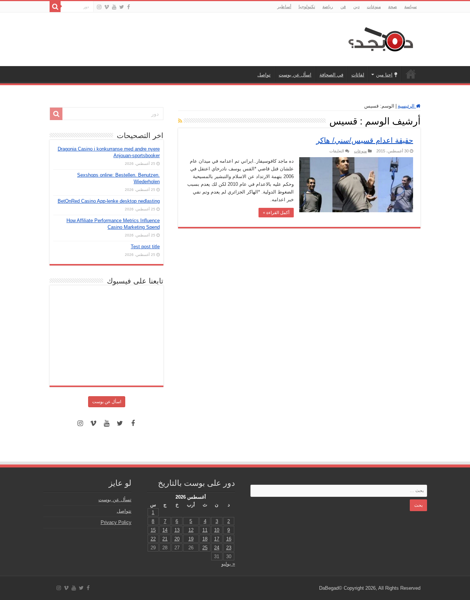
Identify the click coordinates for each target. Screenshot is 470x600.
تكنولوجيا (307, 6)
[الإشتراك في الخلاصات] (180, 121)
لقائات (357, 74)
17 (216, 539)
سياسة (410, 6)
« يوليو (228, 564)
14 (164, 530)
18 (204, 539)
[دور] (55, 6)
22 (153, 539)
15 (153, 530)
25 (204, 547)
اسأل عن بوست (295, 74)
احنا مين (384, 74)
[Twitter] (122, 7)
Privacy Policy (116, 522)
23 (228, 547)
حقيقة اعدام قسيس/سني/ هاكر (364, 140)
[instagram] (99, 7)
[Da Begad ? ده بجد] (380, 38)
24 (216, 547)
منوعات (374, 6)
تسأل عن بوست (114, 499)
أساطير (284, 6)
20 (177, 539)
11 (204, 530)
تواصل (264, 74)
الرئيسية (410, 74)
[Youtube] (114, 7)
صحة (392, 6)
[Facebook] (128, 7)
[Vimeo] (107, 7)
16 (228, 539)
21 (164, 539)
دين (356, 6)
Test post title (145, 246)
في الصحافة (331, 74)
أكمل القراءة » (276, 212)
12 (191, 530)
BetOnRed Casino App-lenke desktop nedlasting (109, 201)
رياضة (327, 6)
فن (343, 6)
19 (191, 539)
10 (216, 530)
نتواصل (124, 511)
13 (177, 530)
